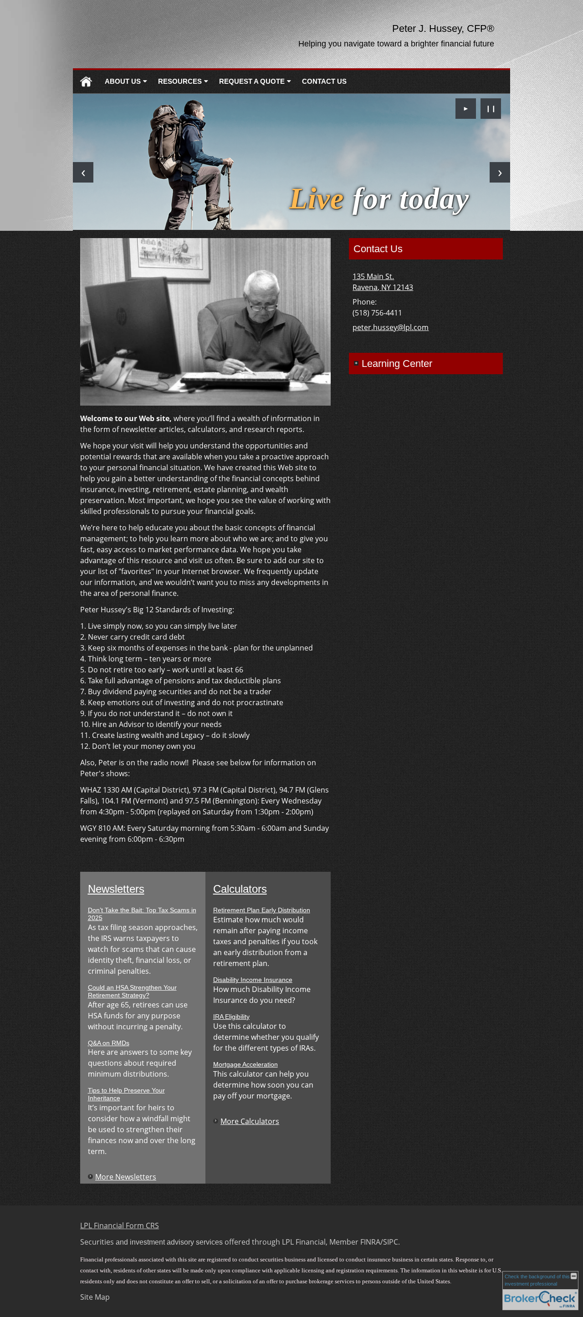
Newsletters (116, 889)
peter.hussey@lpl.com (391, 327)
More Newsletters (125, 1177)
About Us (123, 81)
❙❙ (491, 108)
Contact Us (324, 81)
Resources (180, 81)
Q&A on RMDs (108, 1043)
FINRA (370, 1242)
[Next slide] (500, 172)
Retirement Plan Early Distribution (261, 910)
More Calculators (249, 1121)
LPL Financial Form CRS (119, 1225)
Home (86, 81)
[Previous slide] (83, 172)
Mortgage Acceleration (245, 1064)
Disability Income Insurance (252, 979)
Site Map (95, 1297)
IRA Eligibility (231, 1016)
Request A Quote (252, 81)
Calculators (240, 889)
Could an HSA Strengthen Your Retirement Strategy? (132, 991)
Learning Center (397, 363)
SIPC (390, 1242)
